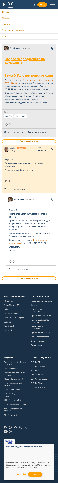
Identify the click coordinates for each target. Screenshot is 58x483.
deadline (8, 116)
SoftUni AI (35, 371)
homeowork (20, 116)
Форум (5, 12)
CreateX (7, 322)
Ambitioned (9, 326)
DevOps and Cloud (12, 390)
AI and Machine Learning (14, 379)
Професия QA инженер (41, 333)
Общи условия (37, 341)
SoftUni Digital (37, 362)
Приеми (35, 474)
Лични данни (36, 345)
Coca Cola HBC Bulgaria (14, 318)
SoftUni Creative (38, 366)
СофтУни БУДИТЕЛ (39, 375)
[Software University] (10, 4)
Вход (42, 4)
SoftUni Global (37, 383)
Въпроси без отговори (13, 30)
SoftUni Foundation (39, 379)
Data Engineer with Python (15, 404)
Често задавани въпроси (41, 301)
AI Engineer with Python (14, 400)
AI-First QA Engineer (12, 415)
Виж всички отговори (29, 141)
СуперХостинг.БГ (11, 305)
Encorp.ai (8, 330)
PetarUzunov (15, 48)
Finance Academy (38, 387)
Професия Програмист (41, 316)
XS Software (9, 301)
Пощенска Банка (11, 314)
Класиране (7, 24)
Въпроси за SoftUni (39, 132)
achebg (12, 148)
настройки (21, 474)
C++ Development (11, 369)
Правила (6, 18)
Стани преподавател (40, 337)
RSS (4, 36)
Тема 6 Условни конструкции (29, 75)
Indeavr (7, 309)
